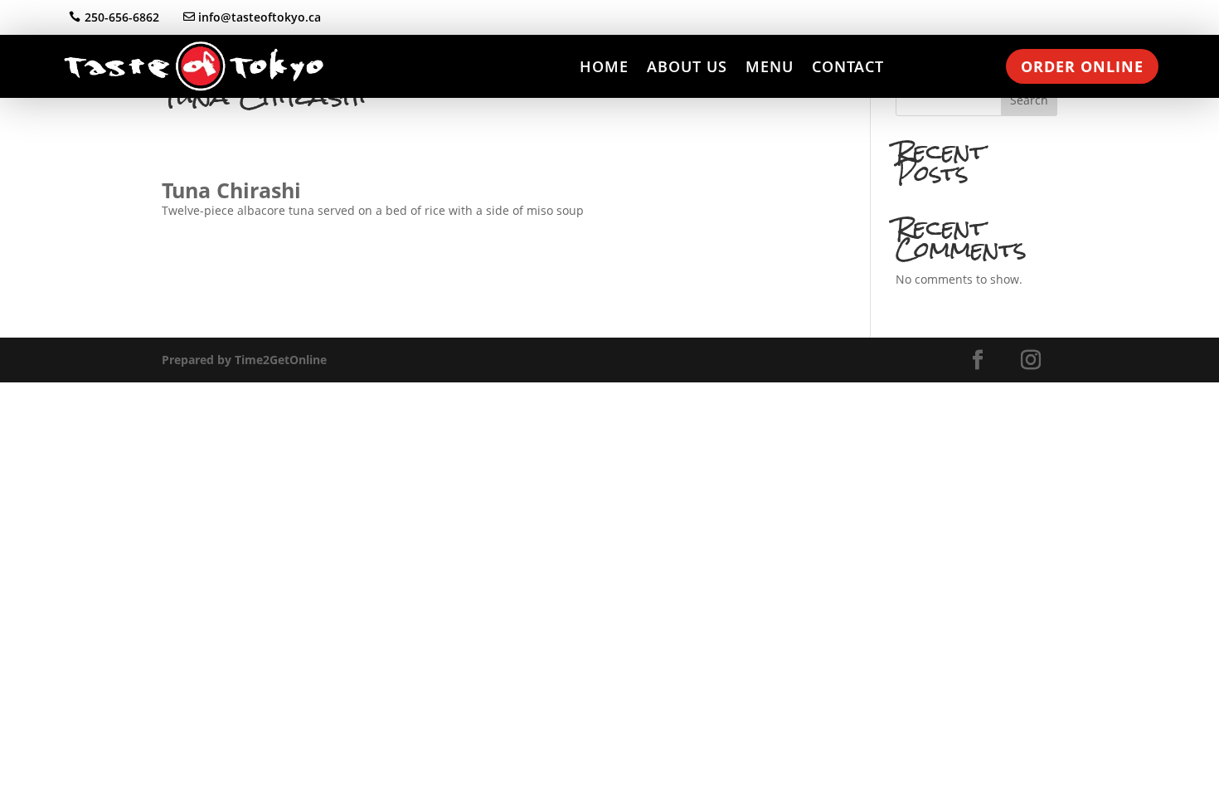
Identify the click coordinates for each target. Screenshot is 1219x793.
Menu (769, 66)
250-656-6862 (122, 17)
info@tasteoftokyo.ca (259, 17)
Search (1029, 100)
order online (1082, 66)
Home (604, 66)
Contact (848, 66)
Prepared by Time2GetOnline (244, 359)
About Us (687, 66)
